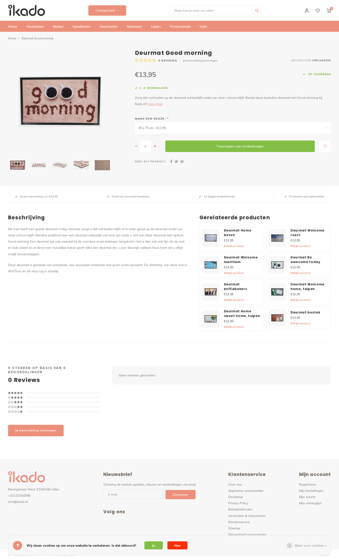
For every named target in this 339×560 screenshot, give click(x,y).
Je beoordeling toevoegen (200, 60)
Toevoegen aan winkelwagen (240, 146)
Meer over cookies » (310, 545)
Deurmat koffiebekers (235, 286)
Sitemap (234, 528)
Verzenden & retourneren (247, 516)
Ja (153, 545)
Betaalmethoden (240, 509)
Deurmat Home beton (237, 232)
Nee (177, 545)
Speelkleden (82, 26)
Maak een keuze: (151, 118)
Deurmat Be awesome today (305, 259)
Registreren (307, 484)
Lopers (156, 26)
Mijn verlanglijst (310, 503)
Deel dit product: (150, 161)
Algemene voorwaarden (246, 491)
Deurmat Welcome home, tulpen (307, 286)
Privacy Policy (238, 503)
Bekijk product (234, 246)
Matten (58, 26)
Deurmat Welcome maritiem (241, 259)
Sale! (203, 26)
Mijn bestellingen (311, 491)
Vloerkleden (35, 26)
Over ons (235, 484)
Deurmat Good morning (37, 38)
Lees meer (155, 104)
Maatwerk (134, 26)
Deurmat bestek (305, 312)
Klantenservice (239, 522)
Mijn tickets (307, 497)
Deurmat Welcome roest (307, 232)
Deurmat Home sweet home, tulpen (242, 313)
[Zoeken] (257, 10)
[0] (329, 10)
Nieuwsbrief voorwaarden (247, 534)
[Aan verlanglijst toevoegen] (325, 146)
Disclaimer (235, 497)
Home (12, 26)
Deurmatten (109, 26)
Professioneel (180, 26)
